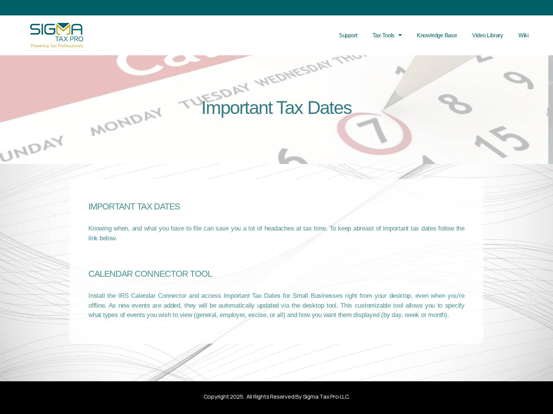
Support (348, 35)
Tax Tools (383, 35)
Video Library (487, 35)
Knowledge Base (437, 35)
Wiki (523, 35)
